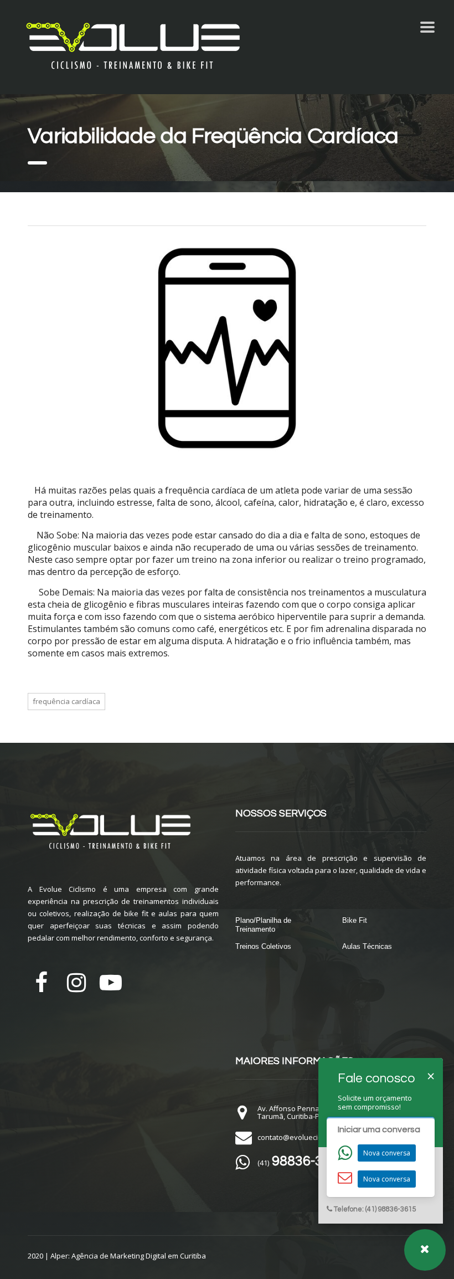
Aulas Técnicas (367, 946)
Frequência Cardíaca (66, 701)
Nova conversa (386, 1153)
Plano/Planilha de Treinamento (263, 924)
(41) (301, 1163)
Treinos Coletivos (263, 946)
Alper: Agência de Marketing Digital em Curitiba (128, 1256)
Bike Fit (354, 920)
